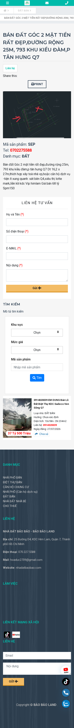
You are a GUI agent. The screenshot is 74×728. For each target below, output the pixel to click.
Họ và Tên (15, 214)
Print (38, 84)
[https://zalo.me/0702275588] (65, 704)
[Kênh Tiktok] (65, 682)
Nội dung (14, 265)
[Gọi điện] (65, 693)
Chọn (37, 332)
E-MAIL (13, 248)
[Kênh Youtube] (65, 671)
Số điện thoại (17, 231)
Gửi (35, 288)
